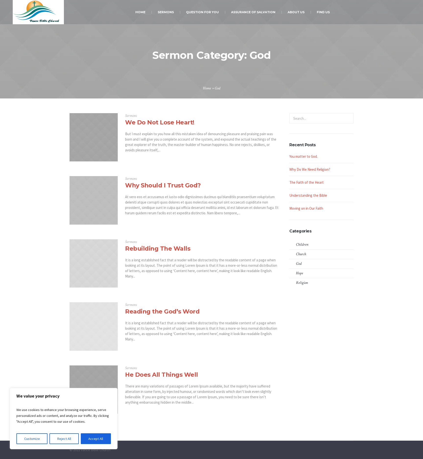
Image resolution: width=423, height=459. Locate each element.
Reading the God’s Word (162, 311)
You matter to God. (303, 156)
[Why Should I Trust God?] (94, 200)
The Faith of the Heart (306, 182)
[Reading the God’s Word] (94, 326)
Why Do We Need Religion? (309, 169)
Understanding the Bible (308, 195)
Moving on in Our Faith (306, 208)
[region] (64, 418)
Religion (302, 282)
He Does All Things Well (161, 374)
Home (207, 88)
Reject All (64, 438)
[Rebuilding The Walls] (94, 263)
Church (301, 254)
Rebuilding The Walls (157, 248)
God (299, 263)
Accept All (95, 438)
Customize (32, 438)
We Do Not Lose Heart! (159, 122)
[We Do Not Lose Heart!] (94, 137)
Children (302, 244)
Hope (299, 273)
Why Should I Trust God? (163, 185)
